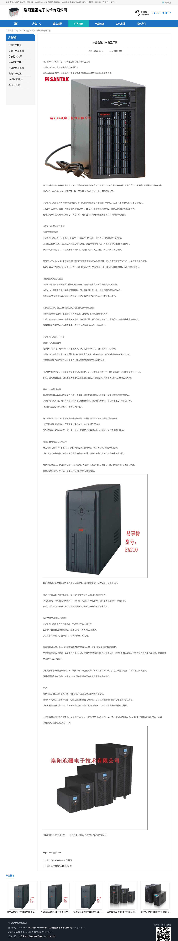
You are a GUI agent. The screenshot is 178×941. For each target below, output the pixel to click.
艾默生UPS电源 (16, 51)
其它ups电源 (14, 85)
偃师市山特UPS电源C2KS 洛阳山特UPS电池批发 (128, 912)
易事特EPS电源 (16, 62)
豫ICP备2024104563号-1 (38, 928)
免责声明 (33, 936)
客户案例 (120, 23)
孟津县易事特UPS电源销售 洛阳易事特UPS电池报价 (96, 912)
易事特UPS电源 (16, 68)
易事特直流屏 (15, 56)
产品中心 (36, 23)
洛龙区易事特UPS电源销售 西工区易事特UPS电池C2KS (31, 912)
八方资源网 (23, 936)
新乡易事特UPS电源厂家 (61, 866)
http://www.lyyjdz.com (52, 853)
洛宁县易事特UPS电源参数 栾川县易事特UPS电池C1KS (64, 912)
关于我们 (141, 23)
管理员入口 (42, 936)
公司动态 (78, 23)
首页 (16, 23)
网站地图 (51, 936)
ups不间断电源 (15, 79)
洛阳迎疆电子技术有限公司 (60, 928)
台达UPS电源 (15, 45)
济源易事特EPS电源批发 (61, 860)
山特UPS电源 (15, 73)
